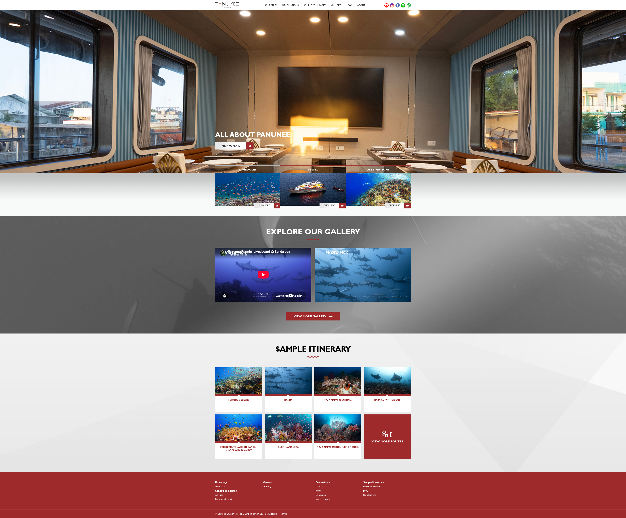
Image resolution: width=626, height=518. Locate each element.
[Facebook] (397, 5)
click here (264, 205)
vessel (313, 169)
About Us (220, 486)
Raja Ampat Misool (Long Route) (338, 447)
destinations (378, 169)
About (361, 5)
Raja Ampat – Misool (387, 400)
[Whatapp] (409, 5)
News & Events (371, 486)
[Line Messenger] (403, 5)
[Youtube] (386, 5)
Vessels (267, 482)
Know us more (231, 146)
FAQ (365, 490)
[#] (227, 5)
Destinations (290, 5)
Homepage (221, 482)
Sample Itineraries (315, 5)
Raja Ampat (320, 495)
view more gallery (310, 316)
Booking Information (224, 499)
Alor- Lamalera (288, 447)
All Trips (219, 495)
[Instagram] (392, 5)
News (349, 5)
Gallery (336, 5)
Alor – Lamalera (322, 499)
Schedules (271, 5)
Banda (288, 400)
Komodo (319, 486)
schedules (248, 169)
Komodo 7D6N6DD (239, 400)
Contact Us (369, 495)
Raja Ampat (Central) (338, 400)
